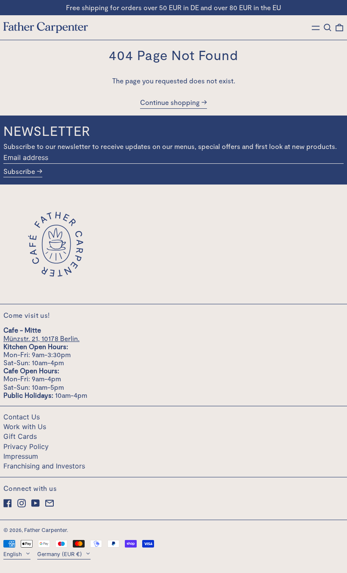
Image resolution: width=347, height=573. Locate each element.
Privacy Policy (26, 446)
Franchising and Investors (44, 466)
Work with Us (24, 426)
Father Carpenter (45, 529)
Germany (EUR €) (60, 554)
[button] (327, 27)
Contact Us (21, 417)
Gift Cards (20, 436)
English (13, 554)
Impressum (20, 456)
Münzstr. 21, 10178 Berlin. (41, 338)
